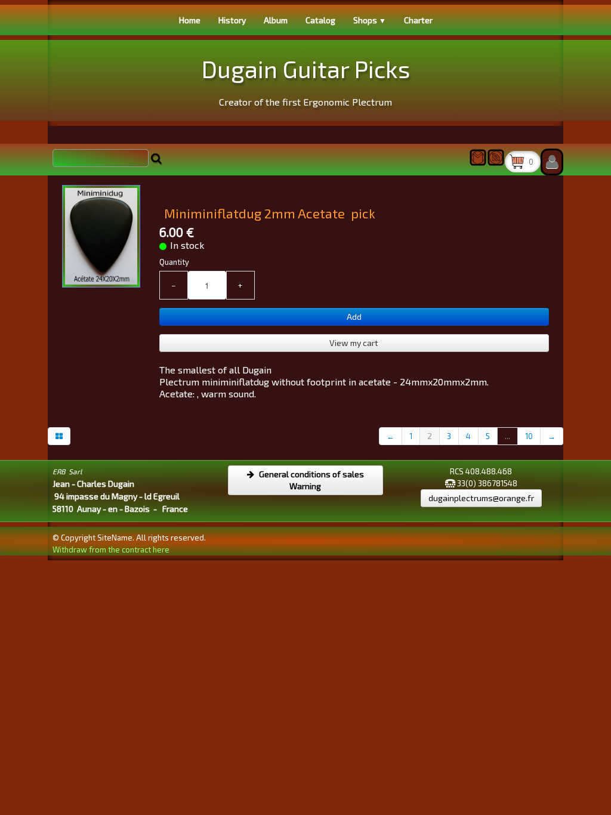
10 (529, 436)
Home (189, 20)
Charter (418, 20)
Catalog (320, 20)
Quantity (174, 262)
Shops (369, 20)
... (507, 436)
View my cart (353, 343)
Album (276, 20)
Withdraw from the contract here (111, 549)
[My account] (552, 162)
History (232, 20)
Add (354, 316)
